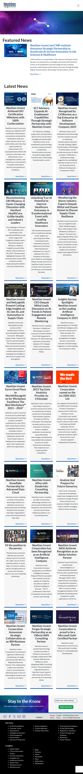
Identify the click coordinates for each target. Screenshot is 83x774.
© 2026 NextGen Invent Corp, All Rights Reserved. (71, 716)
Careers (39, 717)
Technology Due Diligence (68, 726)
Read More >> (35, 74)
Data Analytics (15, 737)
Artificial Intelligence (17, 726)
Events (37, 754)
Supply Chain (14, 762)
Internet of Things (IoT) (17, 740)
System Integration (41, 726)
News (37, 759)
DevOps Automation (42, 731)
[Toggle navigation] (78, 5)
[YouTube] (5, 716)
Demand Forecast (16, 765)
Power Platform (65, 740)
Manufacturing (15, 767)
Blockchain (63, 737)
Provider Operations (17, 756)
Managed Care (14, 758)
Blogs (37, 750)
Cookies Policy (59, 716)
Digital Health (14, 749)
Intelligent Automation (17, 733)
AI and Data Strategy (67, 728)
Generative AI (14, 731)
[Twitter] (14, 716)
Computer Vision (15, 728)
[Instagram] (23, 716)
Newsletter (38, 757)
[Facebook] (9, 716)
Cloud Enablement (41, 728)
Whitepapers (39, 763)
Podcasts (38, 752)
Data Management (16, 735)
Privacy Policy (52, 716)
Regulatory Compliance (68, 731)
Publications (39, 761)
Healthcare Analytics (17, 760)
